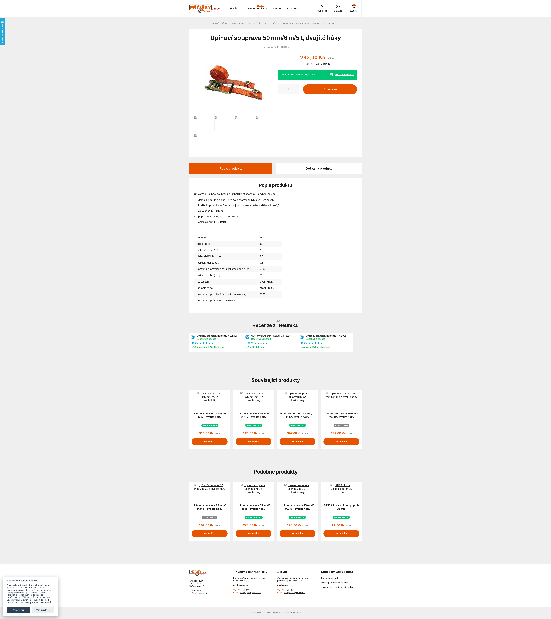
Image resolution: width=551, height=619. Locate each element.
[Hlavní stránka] (205, 8)
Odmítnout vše (43, 610)
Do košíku (330, 89)
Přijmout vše (18, 610)
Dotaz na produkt (319, 168)
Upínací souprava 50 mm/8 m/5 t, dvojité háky (209, 415)
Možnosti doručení (344, 74)
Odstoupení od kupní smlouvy (334, 583)
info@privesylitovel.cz (250, 593)
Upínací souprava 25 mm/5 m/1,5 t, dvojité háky (253, 415)
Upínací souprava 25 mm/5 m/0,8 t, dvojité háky (341, 415)
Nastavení (46, 602)
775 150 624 (243, 590)
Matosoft (296, 612)
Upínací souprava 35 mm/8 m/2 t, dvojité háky (253, 507)
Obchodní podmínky (330, 578)
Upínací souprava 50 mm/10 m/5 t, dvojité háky (297, 415)
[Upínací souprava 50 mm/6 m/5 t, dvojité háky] (233, 82)
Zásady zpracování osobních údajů (337, 587)
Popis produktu (231, 168)
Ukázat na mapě (196, 586)
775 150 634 (287, 590)
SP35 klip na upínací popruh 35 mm (341, 507)
